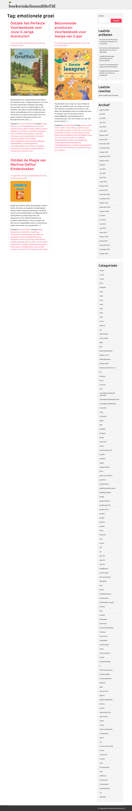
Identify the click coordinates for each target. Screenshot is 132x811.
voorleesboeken (105, 788)
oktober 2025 (104, 152)
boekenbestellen (105, 359)
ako (101, 330)
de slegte (103, 433)
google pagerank (105, 505)
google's (102, 513)
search (102, 738)
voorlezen (40, 148)
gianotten (103, 480)
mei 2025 (103, 173)
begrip (39, 229)
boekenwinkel (104, 363)
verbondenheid (85, 145)
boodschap (35, 232)
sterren (102, 750)
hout (101, 539)
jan (100, 551)
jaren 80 (102, 560)
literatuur (103, 632)
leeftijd (13, 242)
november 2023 (105, 249)
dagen (102, 420)
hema (101, 530)
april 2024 (103, 228)
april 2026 (103, 127)
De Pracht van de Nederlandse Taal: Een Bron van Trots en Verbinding (109, 50)
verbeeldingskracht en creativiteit (67, 145)
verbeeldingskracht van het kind (22, 146)
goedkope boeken (105, 492)
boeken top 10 (104, 355)
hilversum (103, 535)
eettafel (102, 454)
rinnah (102, 721)
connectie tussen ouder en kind (21, 128)
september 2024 (105, 207)
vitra (101, 771)
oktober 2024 (104, 203)
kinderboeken (40, 239)
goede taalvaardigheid (27, 136)
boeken (73, 128)
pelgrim (102, 695)
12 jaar (102, 279)
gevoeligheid (30, 237)
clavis (101, 412)
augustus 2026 (104, 110)
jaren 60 (102, 556)
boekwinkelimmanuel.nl (32, 6)
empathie (18, 133)
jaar (101, 547)
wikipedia (103, 797)
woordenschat (15, 151)
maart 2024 (103, 232)
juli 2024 (102, 215)
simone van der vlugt (106, 746)
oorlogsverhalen (105, 674)
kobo (101, 611)
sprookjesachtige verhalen (64, 140)
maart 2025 (103, 182)
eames (102, 446)
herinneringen (77, 132)
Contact (52, 5)
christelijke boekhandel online (109, 399)
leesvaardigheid (66, 135)
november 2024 (105, 198)
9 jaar (101, 317)
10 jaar (102, 270)
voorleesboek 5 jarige (27, 148)
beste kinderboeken (106, 351)
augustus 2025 (104, 160)
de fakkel (102, 429)
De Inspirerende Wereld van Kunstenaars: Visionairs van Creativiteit (109, 42)
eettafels (102, 458)
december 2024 (105, 194)
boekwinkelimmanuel (30, 43)
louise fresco (104, 636)
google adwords (105, 501)
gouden (102, 526)
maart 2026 (103, 131)
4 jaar (101, 296)
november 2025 (105, 148)
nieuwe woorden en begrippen (73, 137)
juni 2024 (103, 220)
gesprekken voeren (17, 237)
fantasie (88, 130)
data (101, 425)
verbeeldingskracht (30, 143)
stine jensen (103, 754)
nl (100, 666)
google (102, 496)
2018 (101, 283)
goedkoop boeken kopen (108, 488)
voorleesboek (29, 124)
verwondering (69, 147)
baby (101, 342)
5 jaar (22, 124)
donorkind (103, 442)
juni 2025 (103, 169)
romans (102, 725)
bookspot (103, 376)
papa (101, 687)
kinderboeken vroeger (107, 602)
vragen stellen (42, 249)
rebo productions (105, 712)
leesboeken (103, 619)
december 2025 (105, 143)
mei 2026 (103, 122)
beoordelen (26, 232)
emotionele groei (78, 130)
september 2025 (105, 156)
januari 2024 (104, 241)
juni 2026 (103, 118)
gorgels (102, 518)
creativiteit (32, 131)
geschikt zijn (38, 234)
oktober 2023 (104, 253)
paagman (102, 683)
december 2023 (105, 245)
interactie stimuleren (18, 239)
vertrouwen (59, 147)
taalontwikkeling (16, 143)
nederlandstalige (105, 661)
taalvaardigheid (60, 142)
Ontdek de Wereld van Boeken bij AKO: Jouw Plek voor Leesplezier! (109, 73)
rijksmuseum (104, 716)
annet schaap (104, 338)
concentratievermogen (63, 130)
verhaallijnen (39, 146)
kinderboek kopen (105, 594)
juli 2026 (102, 114)
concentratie (38, 126)
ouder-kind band (30, 141)
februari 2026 (104, 135)
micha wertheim (105, 653)
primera (102, 704)
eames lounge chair (106, 450)
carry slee (103, 384)
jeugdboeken (104, 568)
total (101, 763)
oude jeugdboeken (106, 678)
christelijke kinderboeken (108, 403)
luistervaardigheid (17, 141)
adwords (102, 325)
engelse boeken (105, 467)
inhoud (38, 237)
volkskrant (103, 776)
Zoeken (101, 16)
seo (101, 742)
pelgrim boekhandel (106, 699)
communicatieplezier (25, 126)
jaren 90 (102, 564)
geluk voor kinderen (106, 475)
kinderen (102, 606)
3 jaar (101, 291)
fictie (101, 471)
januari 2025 (104, 190)
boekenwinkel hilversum (107, 368)
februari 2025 (104, 186)
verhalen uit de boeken (28, 249)
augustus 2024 (104, 211)
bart (101, 346)
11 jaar (102, 275)
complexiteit (15, 234)
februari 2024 (104, 237)
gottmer (102, 522)
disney (102, 437)
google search (104, 509)
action (102, 321)
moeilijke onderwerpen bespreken (34, 244)
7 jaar (101, 308)
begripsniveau (15, 232)
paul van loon (104, 691)
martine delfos (25, 229)
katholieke (103, 581)
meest (102, 649)
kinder (102, 590)
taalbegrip (41, 141)
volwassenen (104, 780)
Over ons (44, 5)
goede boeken (104, 484)
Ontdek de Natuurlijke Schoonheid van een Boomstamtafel (107, 58)
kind (101, 585)
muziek (102, 657)
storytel (102, 759)
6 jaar (101, 304)
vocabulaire (14, 148)
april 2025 (103, 177)
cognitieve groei (83, 128)
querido (102, 708)
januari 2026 (104, 139)
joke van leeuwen (105, 577)
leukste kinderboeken (107, 628)
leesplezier (20, 242)
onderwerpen (15, 247)
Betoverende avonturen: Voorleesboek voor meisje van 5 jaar (70, 29)
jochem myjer (104, 573)
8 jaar (101, 313)
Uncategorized (104, 767)
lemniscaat (103, 623)
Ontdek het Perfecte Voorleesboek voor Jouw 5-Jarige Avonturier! (27, 29)
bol (101, 372)
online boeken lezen (106, 670)
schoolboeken (104, 733)
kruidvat (102, 615)
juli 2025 (102, 165)
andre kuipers (104, 334)
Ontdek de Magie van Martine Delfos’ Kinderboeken (28, 164)
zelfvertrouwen (27, 151)
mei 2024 (103, 224)
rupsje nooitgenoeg (106, 729)
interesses (30, 239)
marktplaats (103, 640)
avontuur (84, 125)
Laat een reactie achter (18, 178)
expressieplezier (29, 133)
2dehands (103, 287)
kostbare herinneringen (27, 138)
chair (101, 389)
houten (102, 543)
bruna (101, 380)
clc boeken (103, 416)
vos (101, 792)
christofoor (103, 408)
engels (102, 463)
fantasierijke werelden (63, 132)
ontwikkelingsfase (27, 247)
